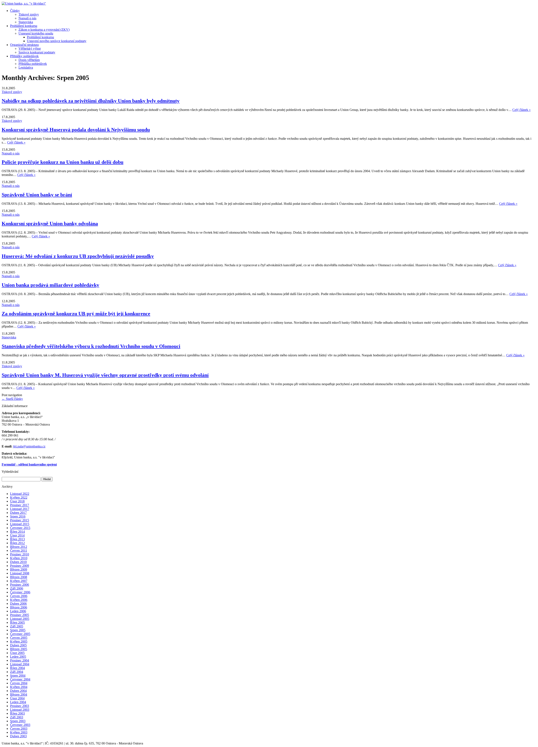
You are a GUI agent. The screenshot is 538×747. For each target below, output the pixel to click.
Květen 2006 (18, 600)
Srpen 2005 (17, 630)
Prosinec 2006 (19, 584)
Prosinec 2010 (19, 554)
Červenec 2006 (20, 592)
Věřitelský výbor (29, 48)
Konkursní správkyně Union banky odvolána (50, 223)
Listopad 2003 (19, 709)
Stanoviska (25, 22)
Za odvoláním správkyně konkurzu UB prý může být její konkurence (76, 313)
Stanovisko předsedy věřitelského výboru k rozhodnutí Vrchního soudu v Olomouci (91, 346)
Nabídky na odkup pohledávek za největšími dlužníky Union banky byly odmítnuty (90, 101)
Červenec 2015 (20, 528)
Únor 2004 (17, 698)
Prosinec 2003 (19, 706)
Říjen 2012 (17, 543)
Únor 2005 (17, 653)
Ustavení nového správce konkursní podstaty (56, 41)
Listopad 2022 (19, 493)
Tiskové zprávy (28, 14)
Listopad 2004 (19, 664)
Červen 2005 (18, 637)
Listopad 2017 (19, 509)
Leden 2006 (18, 611)
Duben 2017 (18, 512)
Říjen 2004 (17, 668)
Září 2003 (16, 717)
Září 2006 (16, 588)
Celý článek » (521, 110)
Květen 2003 (18, 732)
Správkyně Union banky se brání (37, 194)
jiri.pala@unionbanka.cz (29, 446)
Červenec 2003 (20, 725)
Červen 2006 (18, 596)
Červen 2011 (18, 550)
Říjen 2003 (17, 713)
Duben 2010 (18, 562)
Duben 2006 (18, 603)
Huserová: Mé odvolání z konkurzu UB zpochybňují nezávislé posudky (78, 256)
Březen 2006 (18, 607)
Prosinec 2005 (19, 615)
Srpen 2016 (17, 516)
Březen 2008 (18, 577)
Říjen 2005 (17, 622)
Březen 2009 (18, 569)
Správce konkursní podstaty (36, 52)
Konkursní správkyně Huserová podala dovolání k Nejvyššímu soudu (76, 129)
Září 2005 (16, 626)
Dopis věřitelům (29, 60)
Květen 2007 (18, 581)
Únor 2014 (17, 535)
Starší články (12, 399)
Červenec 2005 (20, 634)
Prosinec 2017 (19, 505)
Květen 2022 (18, 497)
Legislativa (25, 67)
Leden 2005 (18, 656)
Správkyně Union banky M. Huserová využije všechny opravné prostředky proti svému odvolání (105, 375)
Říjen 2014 (17, 531)
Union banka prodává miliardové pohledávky (50, 285)
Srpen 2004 (17, 675)
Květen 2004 (18, 687)
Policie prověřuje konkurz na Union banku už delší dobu (62, 162)
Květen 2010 (18, 558)
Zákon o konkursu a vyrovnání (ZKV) (44, 29)
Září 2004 (16, 672)
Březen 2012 (18, 547)
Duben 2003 (18, 736)
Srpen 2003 (17, 721)
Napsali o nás (27, 18)
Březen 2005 (18, 649)
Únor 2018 (17, 501)
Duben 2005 (18, 645)
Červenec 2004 (20, 679)
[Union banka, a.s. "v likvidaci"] (24, 3)
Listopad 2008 (19, 573)
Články (15, 10)
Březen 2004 (18, 694)
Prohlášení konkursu (23, 26)
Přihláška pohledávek (32, 63)
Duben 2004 (18, 690)
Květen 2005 (18, 641)
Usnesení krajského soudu (35, 33)
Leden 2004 (18, 702)
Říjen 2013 (17, 539)
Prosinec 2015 (19, 520)
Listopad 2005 (19, 619)
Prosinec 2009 (19, 565)
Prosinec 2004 (19, 660)
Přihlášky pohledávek (24, 56)
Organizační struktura (24, 45)
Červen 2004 (18, 683)
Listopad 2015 (19, 524)
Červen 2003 (18, 728)
